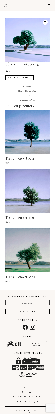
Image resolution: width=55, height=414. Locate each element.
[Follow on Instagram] (32, 329)
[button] (45, 22)
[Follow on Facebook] (25, 329)
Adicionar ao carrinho (19, 78)
